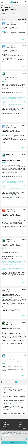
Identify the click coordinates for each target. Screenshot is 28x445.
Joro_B (7, 22)
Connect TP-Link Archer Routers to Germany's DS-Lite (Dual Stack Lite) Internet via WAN (13, 98)
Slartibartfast (9, 209)
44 (12, 381)
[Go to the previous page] (2, 382)
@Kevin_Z (4, 134)
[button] (2, 2)
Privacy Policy (4, 428)
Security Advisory (23, 428)
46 (19, 381)
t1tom (7, 322)
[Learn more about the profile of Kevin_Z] (4, 73)
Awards (20, 426)
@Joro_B (4, 81)
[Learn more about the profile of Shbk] (4, 290)
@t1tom (3, 363)
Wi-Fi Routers (4, 5)
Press (20, 422)
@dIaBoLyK (4, 31)
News (20, 424)
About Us (3, 422)
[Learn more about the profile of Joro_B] (4, 23)
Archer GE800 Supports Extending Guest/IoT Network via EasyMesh (12, 105)
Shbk (7, 289)
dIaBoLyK (8, 355)
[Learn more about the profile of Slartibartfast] (4, 210)
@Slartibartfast (5, 248)
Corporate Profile (5, 424)
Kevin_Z (11, 72)
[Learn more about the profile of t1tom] (4, 323)
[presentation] (3, 23)
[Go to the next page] (26, 382)
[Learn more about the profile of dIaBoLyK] (4, 356)
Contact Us (3, 426)
